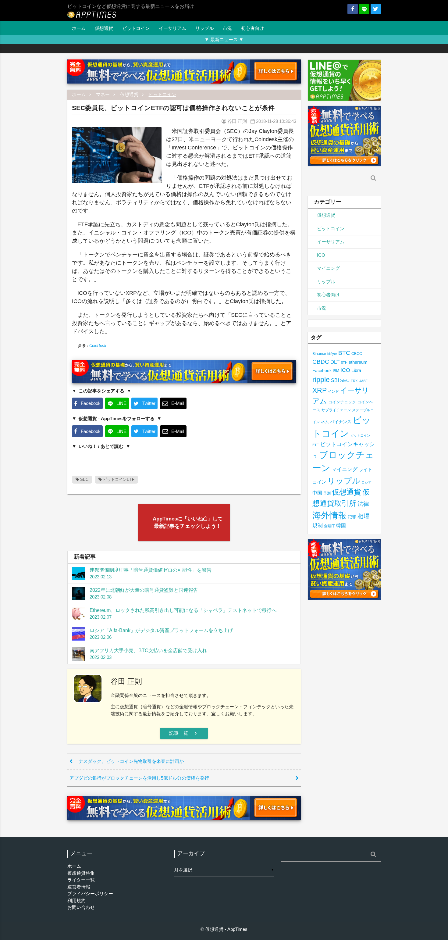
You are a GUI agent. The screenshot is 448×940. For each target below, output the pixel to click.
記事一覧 (184, 733)
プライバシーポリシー (90, 893)
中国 (317, 492)
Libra (356, 370)
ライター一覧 (81, 879)
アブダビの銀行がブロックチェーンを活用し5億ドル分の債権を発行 (139, 778)
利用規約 (76, 900)
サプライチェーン (336, 410)
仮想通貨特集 (81, 873)
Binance (319, 354)
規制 (317, 525)
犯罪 (352, 517)
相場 (363, 516)
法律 (363, 503)
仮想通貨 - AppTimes (226, 929)
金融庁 (329, 526)
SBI (335, 380)
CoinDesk (97, 345)
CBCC (356, 354)
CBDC (320, 362)
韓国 (341, 525)
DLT (335, 362)
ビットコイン (136, 28)
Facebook (322, 370)
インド (333, 391)
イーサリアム (172, 28)
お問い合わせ (81, 907)
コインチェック (342, 402)
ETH (344, 362)
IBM (336, 371)
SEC (83, 479)
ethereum (358, 362)
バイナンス (340, 422)
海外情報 (329, 515)
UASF (363, 381)
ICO (321, 255)
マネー (103, 94)
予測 (327, 493)
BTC (344, 352)
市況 (227, 28)
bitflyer (332, 354)
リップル (204, 28)
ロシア (366, 482)
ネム (325, 422)
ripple (321, 380)
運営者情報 (78, 886)
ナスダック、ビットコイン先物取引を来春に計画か (131, 761)
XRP (319, 390)
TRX (354, 381)
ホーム (79, 28)
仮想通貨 (104, 28)
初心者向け (252, 28)
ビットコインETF (118, 479)
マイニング (328, 268)
